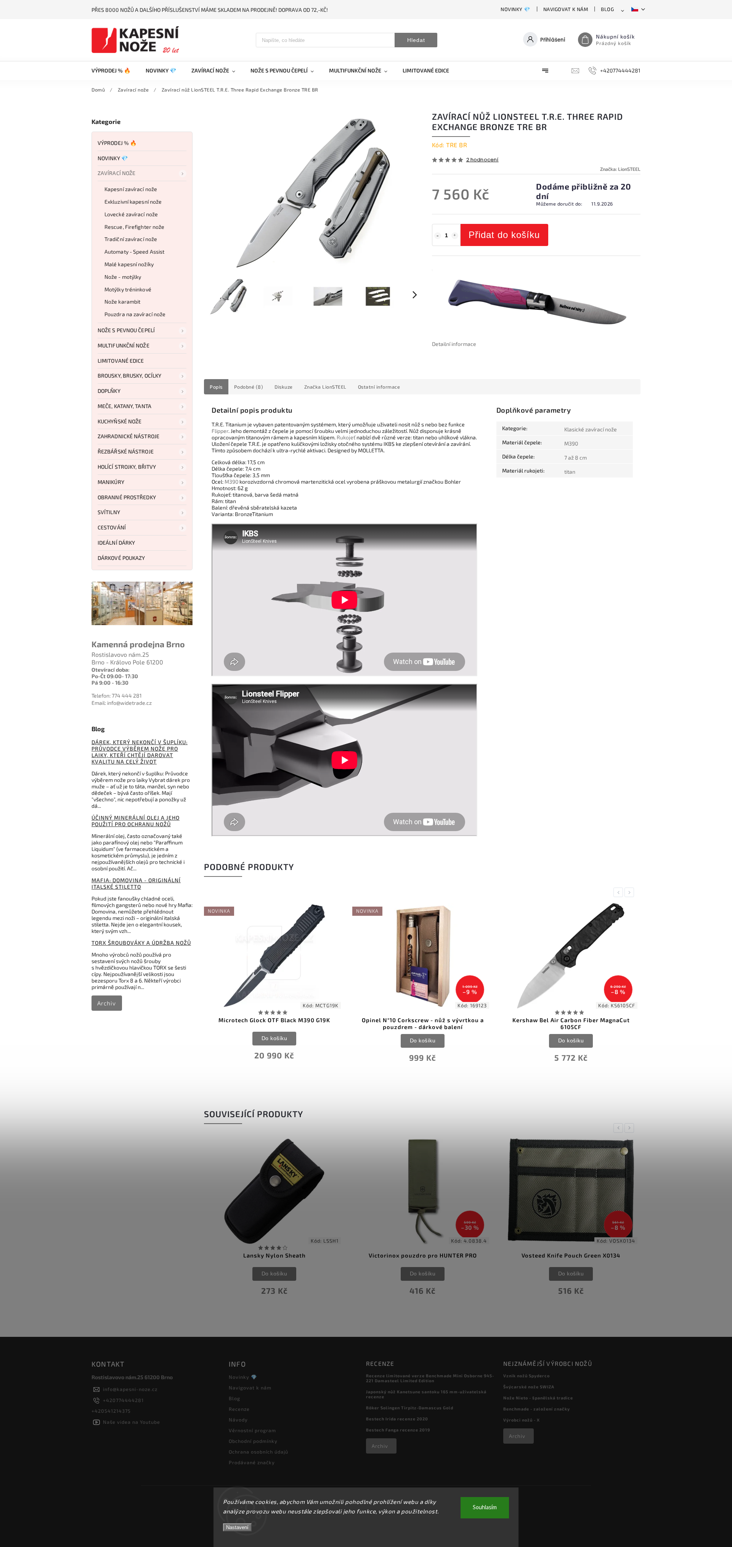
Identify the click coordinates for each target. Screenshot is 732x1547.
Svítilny (109, 512)
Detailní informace (454, 344)
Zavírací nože (116, 173)
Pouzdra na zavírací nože (134, 314)
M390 (231, 481)
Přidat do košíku (504, 235)
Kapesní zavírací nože (130, 189)
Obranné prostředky (127, 497)
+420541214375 (111, 1411)
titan (569, 471)
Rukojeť (346, 437)
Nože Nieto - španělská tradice (538, 1397)
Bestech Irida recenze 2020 (397, 1418)
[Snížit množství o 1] (437, 235)
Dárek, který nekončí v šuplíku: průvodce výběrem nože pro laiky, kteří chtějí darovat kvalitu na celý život (140, 752)
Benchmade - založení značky (536, 1408)
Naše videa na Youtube (131, 1422)
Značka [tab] (325, 387)
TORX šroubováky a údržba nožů (141, 942)
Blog (607, 9)
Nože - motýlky (122, 276)
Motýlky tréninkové (127, 289)
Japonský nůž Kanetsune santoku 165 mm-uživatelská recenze (426, 1394)
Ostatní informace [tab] (379, 387)
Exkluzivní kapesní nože (133, 201)
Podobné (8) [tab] (248, 387)
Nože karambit (122, 301)
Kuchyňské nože (119, 421)
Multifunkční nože (123, 345)
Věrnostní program (252, 1430)
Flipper (220, 431)
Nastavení (237, 1527)
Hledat (416, 40)
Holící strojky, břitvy (127, 466)
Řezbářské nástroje (126, 451)
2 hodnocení (482, 160)
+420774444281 (123, 1400)
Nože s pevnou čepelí (126, 330)
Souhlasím (485, 1508)
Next (630, 892)
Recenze (239, 1409)
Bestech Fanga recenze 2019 (398, 1429)
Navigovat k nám (565, 9)
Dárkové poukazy (121, 558)
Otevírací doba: (111, 669)
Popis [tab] (216, 387)
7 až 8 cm (575, 457)
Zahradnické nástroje (128, 436)
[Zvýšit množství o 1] (454, 235)
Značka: (620, 169)
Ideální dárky (116, 542)
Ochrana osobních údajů (258, 1452)
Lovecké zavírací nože (131, 214)
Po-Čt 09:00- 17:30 (115, 676)
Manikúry (111, 482)
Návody (238, 1420)
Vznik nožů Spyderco (526, 1375)
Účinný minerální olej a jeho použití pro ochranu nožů (136, 820)
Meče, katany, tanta (124, 406)
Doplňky (109, 391)
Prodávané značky (252, 1462)
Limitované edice (121, 360)
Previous (619, 892)
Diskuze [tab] (283, 387)
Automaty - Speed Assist (134, 251)
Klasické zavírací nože (590, 429)
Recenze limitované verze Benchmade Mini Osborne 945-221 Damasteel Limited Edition (430, 1378)
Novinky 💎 (515, 9)
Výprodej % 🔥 (117, 143)
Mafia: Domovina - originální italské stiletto (136, 883)
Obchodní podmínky (253, 1441)
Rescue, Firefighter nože (134, 227)
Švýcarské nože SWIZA (528, 1386)
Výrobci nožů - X (521, 1419)
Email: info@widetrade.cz (122, 703)
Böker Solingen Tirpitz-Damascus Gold (409, 1407)
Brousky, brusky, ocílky (129, 375)
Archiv (106, 1003)
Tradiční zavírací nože (130, 239)
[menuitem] (115, 70)
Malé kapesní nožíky (129, 264)
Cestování (112, 527)
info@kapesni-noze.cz (130, 1389)
